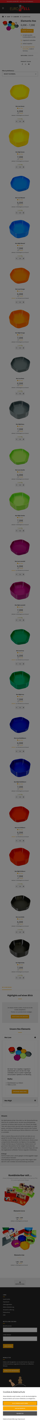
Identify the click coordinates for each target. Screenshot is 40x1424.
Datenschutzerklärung (10, 1419)
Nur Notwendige (20, 1408)
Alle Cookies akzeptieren (20, 1403)
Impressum (21, 1419)
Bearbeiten (20, 1413)
